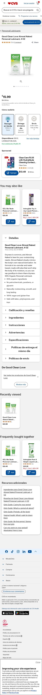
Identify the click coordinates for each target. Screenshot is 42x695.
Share (36, 42)
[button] (32, 138)
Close (38, 662)
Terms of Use (14, 693)
